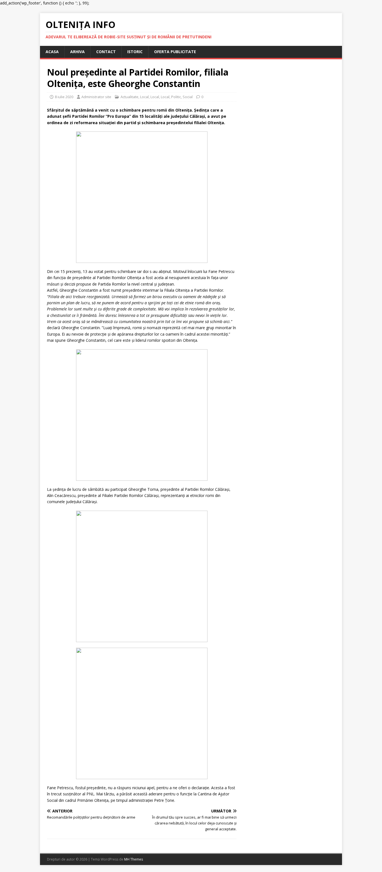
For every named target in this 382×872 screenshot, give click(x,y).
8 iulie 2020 (64, 96)
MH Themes (133, 859)
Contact (106, 51)
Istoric (135, 51)
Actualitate (129, 96)
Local (144, 96)
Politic (176, 96)
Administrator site (96, 96)
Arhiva (77, 51)
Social (188, 96)
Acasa (52, 51)
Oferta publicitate (175, 51)
